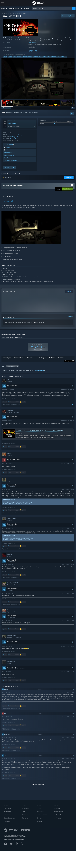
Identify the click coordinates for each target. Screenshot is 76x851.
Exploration (53, 56)
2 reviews (16, 584)
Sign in (3, 112)
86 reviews (9, 520)
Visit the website (8, 144)
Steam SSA (7, 811)
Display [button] (60, 358)
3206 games (10, 481)
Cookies (39, 818)
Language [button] (30, 358)
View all (70, 316)
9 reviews (16, 412)
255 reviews (9, 556)
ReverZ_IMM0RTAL (12, 583)
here (35, 322)
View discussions (8, 158)
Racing (10, 56)
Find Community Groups (10, 160)
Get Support (57, 815)
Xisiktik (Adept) (11, 518)
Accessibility (40, 811)
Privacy (39, 808)
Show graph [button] (68, 361)
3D (58, 56)
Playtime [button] (51, 358)
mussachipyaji (11, 661)
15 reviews (16, 612)
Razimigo (9, 554)
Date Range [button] (41, 358)
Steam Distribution (9, 818)
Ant (8, 379)
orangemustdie (11, 635)
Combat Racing (45, 56)
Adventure (14, 135)
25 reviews (9, 455)
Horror (62, 56)
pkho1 (8, 610)
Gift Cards (7, 821)
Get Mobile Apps (58, 811)
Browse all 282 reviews (38, 784)
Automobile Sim (36, 56)
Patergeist (10, 410)
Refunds (39, 821)
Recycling (25, 818)
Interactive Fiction (27, 56)
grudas (9, 453)
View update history (9, 152)
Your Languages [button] (11, 366)
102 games (9, 584)
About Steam (7, 808)
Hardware (25, 815)
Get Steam (57, 808)
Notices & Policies (42, 815)
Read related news (9, 155)
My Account (57, 818)
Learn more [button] (68, 177)
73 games (9, 612)
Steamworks (7, 815)
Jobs (23, 811)
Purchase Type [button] (18, 358)
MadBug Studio (32, 50)
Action (5, 56)
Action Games (12, 13)
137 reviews (18, 637)
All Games (4, 13)
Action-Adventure (17, 56)
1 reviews (9, 663)
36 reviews (9, 381)
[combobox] (52, 8)
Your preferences (18, 337)
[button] (4, 8)
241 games (9, 412)
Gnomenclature (11, 479)
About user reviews (7, 337)
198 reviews (18, 481)
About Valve (25, 808)
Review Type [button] (6, 358)
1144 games (9, 637)
